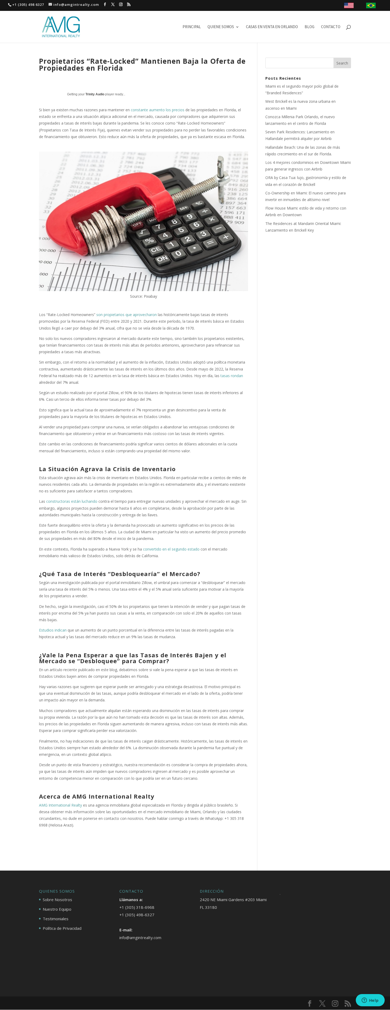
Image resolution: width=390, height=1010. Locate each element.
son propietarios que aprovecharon (126, 314)
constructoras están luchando (71, 501)
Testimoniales (55, 918)
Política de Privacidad (62, 928)
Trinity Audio (94, 94)
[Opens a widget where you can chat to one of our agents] (370, 1000)
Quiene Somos (220, 27)
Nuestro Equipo (57, 909)
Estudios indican (53, 630)
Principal (192, 27)
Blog (309, 27)
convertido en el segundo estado (171, 549)
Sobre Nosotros (57, 899)
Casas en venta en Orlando (272, 27)
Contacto (330, 27)
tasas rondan (231, 375)
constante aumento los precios (158, 109)
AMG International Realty (60, 805)
